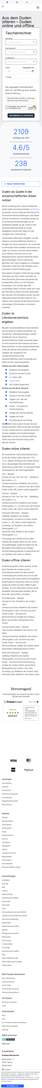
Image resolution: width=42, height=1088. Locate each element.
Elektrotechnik (7, 894)
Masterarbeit (7, 857)
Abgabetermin (28, 68)
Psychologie (6, 940)
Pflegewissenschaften (10, 933)
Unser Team (6, 985)
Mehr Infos (32, 702)
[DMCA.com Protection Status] (8, 1039)
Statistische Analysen (10, 794)
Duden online (14, 381)
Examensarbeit (7, 835)
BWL (3, 887)
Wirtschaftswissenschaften (12, 962)
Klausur (4, 849)
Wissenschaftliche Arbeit (11, 867)
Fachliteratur (35, 209)
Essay (4, 832)
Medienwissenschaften (10, 926)
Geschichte (6, 901)
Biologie (5, 884)
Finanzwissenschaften (10, 898)
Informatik (6, 905)
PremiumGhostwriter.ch (10, 992)
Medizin (5, 930)
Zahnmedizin (6, 965)
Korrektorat (6, 790)
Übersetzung (6, 805)
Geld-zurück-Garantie (10, 1026)
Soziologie (6, 948)
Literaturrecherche (9, 853)
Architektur (6, 880)
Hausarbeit (6, 846)
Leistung (8, 38)
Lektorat (5, 787)
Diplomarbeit (6, 825)
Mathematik (6, 923)
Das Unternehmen (8, 978)
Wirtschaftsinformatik (10, 958)
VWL (3, 955)
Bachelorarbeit (7, 821)
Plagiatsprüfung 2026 (10, 801)
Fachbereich (10, 48)
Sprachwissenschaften (10, 951)
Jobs (4, 1006)
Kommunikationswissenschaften (14, 912)
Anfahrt (7, 1070)
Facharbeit (6, 842)
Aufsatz (5, 817)
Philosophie (6, 937)
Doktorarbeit (6, 828)
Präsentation (7, 860)
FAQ (3, 1019)
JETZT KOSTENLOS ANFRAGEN (21, 748)
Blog (3, 1015)
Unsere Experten (8, 982)
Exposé (5, 839)
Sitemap (5, 1030)
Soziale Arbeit (7, 944)
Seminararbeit (7, 864)
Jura (3, 908)
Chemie (5, 891)
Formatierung (7, 797)
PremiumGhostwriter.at (10, 989)
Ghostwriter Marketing (10, 919)
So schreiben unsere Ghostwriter (14, 1022)
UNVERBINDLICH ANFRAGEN (21, 115)
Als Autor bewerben (9, 1002)
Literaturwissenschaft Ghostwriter (14, 916)
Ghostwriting (6, 783)
